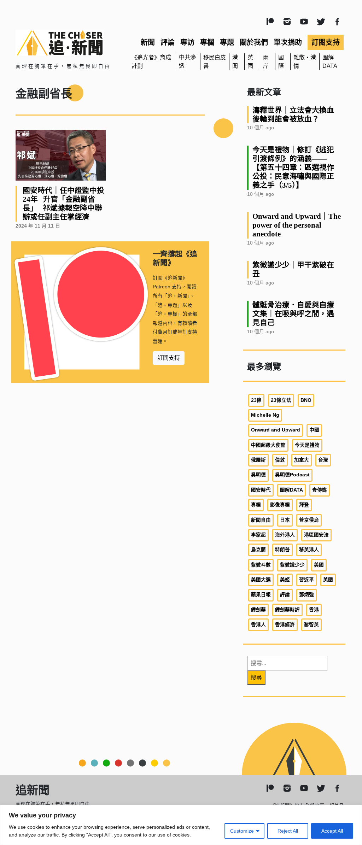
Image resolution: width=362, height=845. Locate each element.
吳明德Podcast (292, 474)
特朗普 (282, 549)
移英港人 (309, 549)
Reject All (288, 831)
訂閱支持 (325, 42)
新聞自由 (261, 520)
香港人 (258, 624)
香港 (314, 609)
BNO (305, 400)
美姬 (285, 579)
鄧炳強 (306, 594)
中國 (314, 430)
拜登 (304, 504)
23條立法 (281, 400)
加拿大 (301, 460)
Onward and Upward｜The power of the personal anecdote (296, 225)
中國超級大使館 (268, 445)
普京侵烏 (309, 520)
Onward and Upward (275, 430)
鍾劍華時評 (287, 609)
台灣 (323, 460)
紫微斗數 (261, 565)
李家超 (258, 535)
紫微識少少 (292, 565)
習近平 (306, 579)
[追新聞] (68, 43)
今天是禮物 (307, 445)
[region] (181, 825)
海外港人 (285, 535)
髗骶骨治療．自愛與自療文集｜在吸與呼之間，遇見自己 (293, 314)
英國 (328, 579)
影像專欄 (280, 504)
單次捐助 (288, 42)
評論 (167, 42)
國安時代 (261, 490)
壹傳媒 (319, 490)
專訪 (187, 42)
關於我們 (254, 42)
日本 (285, 520)
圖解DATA (291, 490)
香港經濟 (285, 624)
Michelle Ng (265, 415)
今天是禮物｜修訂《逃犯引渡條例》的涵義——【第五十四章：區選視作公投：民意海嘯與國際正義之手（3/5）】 (293, 167)
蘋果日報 (261, 594)
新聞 (148, 42)
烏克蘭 (258, 549)
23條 (256, 400)
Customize (242, 831)
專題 (227, 42)
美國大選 (261, 579)
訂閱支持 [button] (168, 358)
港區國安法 (316, 535)
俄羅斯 (258, 460)
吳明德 (258, 474)
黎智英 (311, 624)
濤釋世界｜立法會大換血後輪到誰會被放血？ (293, 114)
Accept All (332, 831)
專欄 (207, 42)
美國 (319, 565)
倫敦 (280, 460)
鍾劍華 (258, 609)
